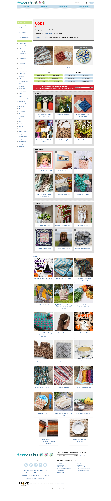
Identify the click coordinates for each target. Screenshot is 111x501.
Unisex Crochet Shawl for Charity (43, 68)
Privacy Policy (63, 88)
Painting (21, 108)
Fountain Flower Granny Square (63, 67)
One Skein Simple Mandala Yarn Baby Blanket (44, 195)
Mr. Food (79, 463)
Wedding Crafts (22, 144)
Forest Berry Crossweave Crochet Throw (84, 279)
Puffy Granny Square (63, 361)
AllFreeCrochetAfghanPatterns (64, 468)
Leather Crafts (22, 96)
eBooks (20, 27)
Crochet (20, 68)
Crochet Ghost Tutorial (84, 333)
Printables (21, 118)
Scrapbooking (22, 124)
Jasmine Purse (83, 171)
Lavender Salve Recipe (84, 361)
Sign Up (90, 87)
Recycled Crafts (22, 32)
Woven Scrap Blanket (63, 387)
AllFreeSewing (60, 472)
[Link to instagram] (40, 465)
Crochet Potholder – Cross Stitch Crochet (83, 115)
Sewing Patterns (71, 78)
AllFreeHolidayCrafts (61, 466)
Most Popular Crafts (23, 103)
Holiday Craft (22, 88)
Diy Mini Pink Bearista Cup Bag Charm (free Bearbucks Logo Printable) (63, 306)
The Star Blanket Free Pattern (63, 278)
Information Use (69, 88)
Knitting (20, 93)
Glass (20, 83)
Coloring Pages (22, 51)
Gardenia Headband (63, 333)
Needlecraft (21, 106)
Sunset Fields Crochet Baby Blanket (84, 388)
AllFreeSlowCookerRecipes (83, 468)
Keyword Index (46, 473)
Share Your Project (23, 25)
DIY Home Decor (55, 81)
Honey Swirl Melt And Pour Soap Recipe (63, 414)
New (34, 256)
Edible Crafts (22, 73)
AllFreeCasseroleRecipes (83, 470)
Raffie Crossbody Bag (63, 140)
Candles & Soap (22, 43)
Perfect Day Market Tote (63, 194)
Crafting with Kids (23, 66)
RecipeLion (79, 465)
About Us (26, 470)
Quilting (20, 121)
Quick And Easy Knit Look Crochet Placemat (79, 440)
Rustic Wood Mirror (63, 171)
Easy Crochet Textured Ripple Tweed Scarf (43, 362)
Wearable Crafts (22, 141)
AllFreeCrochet (60, 463)
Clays (20, 48)
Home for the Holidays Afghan (63, 225)
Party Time (21, 113)
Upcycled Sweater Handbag (82, 248)
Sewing (20, 129)
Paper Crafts (22, 111)
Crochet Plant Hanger (44, 225)
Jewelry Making (22, 91)
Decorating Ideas (23, 71)
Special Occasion (23, 131)
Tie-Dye (21, 139)
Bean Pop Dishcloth (43, 413)
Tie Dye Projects (86, 75)
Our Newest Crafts (23, 30)
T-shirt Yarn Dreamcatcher (83, 225)
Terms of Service (31, 478)
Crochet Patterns (41, 81)
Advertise (33, 470)
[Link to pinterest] (36, 465)
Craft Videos (22, 63)
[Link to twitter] (31, 465)
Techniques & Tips (23, 136)
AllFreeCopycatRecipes (82, 466)
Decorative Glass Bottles (63, 114)
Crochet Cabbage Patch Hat (44, 171)
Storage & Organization (24, 134)
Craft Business (22, 53)
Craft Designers (22, 61)
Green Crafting (22, 86)
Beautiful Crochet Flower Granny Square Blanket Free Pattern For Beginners (43, 334)
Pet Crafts (21, 116)
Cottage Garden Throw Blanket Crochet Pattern (43, 388)
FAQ (46, 470)
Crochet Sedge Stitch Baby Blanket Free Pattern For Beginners (48, 441)
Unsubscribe (41, 478)
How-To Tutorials (86, 78)
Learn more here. (61, 483)
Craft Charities (22, 56)
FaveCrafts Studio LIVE (24, 37)
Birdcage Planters (83, 140)
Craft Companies (22, 58)
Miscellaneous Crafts (24, 98)
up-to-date (49, 33)
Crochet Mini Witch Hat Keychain (43, 278)
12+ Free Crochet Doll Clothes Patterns (44, 140)
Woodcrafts (21, 146)
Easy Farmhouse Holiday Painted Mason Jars (44, 115)
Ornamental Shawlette (83, 194)
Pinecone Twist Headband (63, 248)
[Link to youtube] (45, 465)
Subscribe (21, 19)
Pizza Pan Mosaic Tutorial (83, 67)
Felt (20, 78)
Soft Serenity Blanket (43, 305)
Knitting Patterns (85, 81)
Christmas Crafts (23, 46)
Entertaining (21, 76)
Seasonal (21, 126)
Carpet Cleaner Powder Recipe (84, 413)
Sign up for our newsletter (41, 37)
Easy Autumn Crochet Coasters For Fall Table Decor (83, 305)
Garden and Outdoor (23, 81)
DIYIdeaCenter (60, 470)
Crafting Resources (23, 35)
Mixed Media (22, 101)
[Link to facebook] (26, 465)
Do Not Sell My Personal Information (30, 473)
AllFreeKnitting (60, 465)
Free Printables (71, 75)
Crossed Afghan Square (44, 248)
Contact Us (40, 470)
